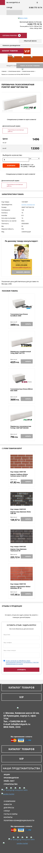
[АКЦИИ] (16, 62)
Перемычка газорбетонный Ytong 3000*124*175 (20, 352)
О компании (9, 801)
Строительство (11, 784)
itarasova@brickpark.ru (21, 267)
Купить (28, 324)
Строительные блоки (14, 71)
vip (27, 51)
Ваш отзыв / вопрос (10, 650)
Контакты (8, 817)
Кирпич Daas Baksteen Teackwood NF (18, 550)
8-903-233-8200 (21, 265)
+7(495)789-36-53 (17, 721)
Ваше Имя (7, 634)
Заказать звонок (23, 272)
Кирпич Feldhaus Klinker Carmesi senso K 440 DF (19, 475)
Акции (7, 774)
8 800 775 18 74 (35, 7)
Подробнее (21, 308)
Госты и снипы (10, 814)
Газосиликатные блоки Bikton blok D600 (21, 390)
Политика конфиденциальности (19, 820)
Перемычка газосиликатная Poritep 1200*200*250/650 (20, 427)
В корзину (11, 165)
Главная (4, 71)
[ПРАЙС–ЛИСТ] (34, 62)
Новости (8, 804)
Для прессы (9, 808)
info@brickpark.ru (20, 724)
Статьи (7, 811)
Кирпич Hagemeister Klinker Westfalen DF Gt (20, 587)
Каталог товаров (21, 687)
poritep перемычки (28, 204)
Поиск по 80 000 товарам (30, 66)
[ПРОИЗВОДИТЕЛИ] (25, 62)
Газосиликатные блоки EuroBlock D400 (19, 315)
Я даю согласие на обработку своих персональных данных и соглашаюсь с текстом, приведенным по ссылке (22, 662)
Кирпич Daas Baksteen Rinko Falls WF (20, 512)
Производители (11, 778)
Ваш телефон (8, 642)
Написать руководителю (11, 45)
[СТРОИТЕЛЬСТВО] (25, 74)
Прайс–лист (9, 781)
